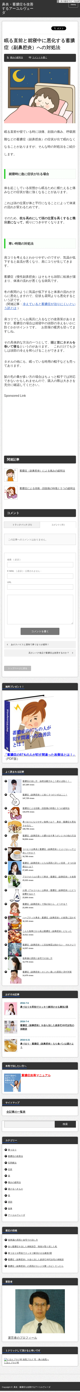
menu (73, 4)
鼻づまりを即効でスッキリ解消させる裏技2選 (44, 1007)
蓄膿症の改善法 (15, 1156)
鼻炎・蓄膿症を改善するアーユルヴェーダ (32, 1387)
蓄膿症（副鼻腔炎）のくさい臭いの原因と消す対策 (47, 972)
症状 (10, 1169)
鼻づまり (12, 1150)
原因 (10, 1202)
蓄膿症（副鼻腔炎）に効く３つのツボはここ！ (45, 794)
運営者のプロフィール (22, 1337)
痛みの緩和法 (16, 57)
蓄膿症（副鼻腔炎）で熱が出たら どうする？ (45, 904)
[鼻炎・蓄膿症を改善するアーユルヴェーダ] (18, 8)
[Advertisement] (33, 422)
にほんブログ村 (11, 1362)
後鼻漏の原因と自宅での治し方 (37, 958)
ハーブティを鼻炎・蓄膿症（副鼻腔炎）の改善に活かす (49, 917)
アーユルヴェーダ (16, 1215)
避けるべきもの (15, 1189)
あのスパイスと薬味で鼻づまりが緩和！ (30, 644)
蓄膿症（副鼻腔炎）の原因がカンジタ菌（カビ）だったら (35, 1266)
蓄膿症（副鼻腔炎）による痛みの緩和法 (42, 470)
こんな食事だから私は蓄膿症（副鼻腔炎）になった (47, 931)
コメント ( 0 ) (57, 525)
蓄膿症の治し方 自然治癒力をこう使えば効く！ (47, 781)
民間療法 (12, 1163)
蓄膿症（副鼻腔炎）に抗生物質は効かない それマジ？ (49, 945)
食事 (10, 1208)
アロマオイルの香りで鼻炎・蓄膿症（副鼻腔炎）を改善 (49, 876)
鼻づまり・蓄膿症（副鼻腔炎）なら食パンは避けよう (47, 1045)
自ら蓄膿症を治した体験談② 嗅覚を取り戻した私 (32, 1246)
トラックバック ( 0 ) (22, 525)
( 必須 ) (13, 559)
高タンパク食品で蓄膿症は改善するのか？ (49, 653)
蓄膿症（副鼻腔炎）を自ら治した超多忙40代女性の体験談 (47, 1027)
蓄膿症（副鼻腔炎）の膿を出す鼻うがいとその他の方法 (49, 835)
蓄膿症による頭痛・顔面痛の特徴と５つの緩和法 (47, 488)
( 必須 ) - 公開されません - (24, 571)
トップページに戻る (17, 668)
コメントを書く (39, 57)
